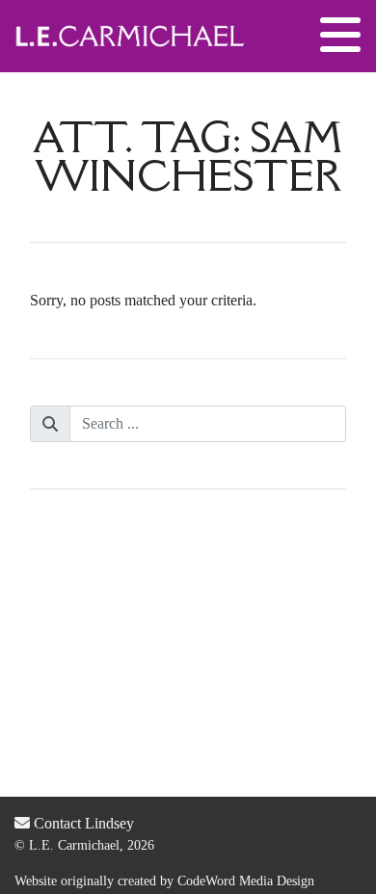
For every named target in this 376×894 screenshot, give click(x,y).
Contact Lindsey (82, 823)
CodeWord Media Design (245, 881)
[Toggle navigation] (340, 36)
